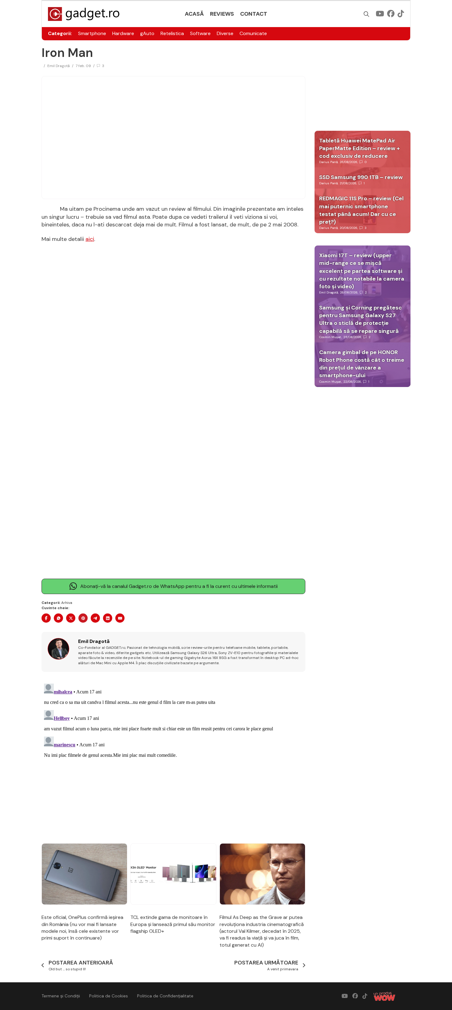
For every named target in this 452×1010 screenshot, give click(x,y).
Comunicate (253, 33)
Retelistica (172, 33)
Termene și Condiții (61, 996)
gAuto (147, 33)
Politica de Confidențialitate (165, 996)
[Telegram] (95, 618)
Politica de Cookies (108, 996)
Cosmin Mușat (330, 337)
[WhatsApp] (58, 618)
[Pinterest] (83, 618)
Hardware (123, 33)
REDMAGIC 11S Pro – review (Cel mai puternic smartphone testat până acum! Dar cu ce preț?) (361, 210)
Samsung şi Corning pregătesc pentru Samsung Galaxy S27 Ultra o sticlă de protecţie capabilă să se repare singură (360, 319)
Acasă (194, 14)
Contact (253, 14)
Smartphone (92, 33)
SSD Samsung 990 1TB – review (361, 177)
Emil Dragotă (58, 65)
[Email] (120, 618)
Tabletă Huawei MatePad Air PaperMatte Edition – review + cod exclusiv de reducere (359, 148)
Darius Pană (328, 162)
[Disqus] (173, 758)
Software (200, 33)
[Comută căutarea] (366, 14)
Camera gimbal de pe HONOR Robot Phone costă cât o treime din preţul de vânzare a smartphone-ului (361, 364)
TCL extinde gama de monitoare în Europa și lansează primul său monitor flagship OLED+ (172, 924)
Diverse (225, 33)
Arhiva (66, 602)
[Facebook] (46, 618)
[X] (70, 618)
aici (89, 239)
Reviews (222, 14)
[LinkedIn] (107, 618)
